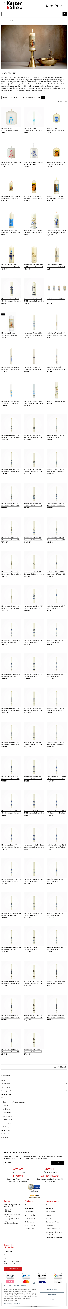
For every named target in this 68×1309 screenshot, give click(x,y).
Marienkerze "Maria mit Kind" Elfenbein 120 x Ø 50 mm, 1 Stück (11, 197)
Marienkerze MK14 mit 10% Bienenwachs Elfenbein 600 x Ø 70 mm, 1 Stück (11, 983)
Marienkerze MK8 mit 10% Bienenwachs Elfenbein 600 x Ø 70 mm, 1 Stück (11, 709)
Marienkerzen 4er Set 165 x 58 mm (56, 300)
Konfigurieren (52, 1294)
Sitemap (49, 1219)
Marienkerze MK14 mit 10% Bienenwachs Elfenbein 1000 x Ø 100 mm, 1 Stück (33, 1051)
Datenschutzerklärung (38, 1156)
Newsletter (49, 1225)
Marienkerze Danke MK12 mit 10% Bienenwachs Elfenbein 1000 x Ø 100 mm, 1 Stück (11, 880)
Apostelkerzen (7, 1116)
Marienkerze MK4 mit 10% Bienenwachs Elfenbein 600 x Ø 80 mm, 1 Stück (11, 539)
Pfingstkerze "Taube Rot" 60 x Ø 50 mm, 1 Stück (11, 163)
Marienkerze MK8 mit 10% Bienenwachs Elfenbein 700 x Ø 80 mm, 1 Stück (11, 744)
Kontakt (48, 1215)
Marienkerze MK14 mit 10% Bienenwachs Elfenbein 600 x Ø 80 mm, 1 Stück (33, 983)
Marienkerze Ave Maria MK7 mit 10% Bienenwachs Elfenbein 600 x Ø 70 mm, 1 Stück (33, 607)
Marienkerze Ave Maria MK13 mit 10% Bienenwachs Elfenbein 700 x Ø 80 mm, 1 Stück (33, 914)
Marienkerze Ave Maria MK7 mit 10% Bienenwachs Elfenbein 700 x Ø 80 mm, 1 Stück (33, 641)
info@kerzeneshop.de (50, 1172)
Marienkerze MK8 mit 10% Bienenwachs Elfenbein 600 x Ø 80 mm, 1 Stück (33, 709)
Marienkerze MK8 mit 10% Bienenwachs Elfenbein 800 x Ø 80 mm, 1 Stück (56, 744)
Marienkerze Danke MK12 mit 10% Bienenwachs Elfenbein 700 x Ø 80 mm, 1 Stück (56, 812)
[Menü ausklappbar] (4, 1)
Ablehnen (52, 1299)
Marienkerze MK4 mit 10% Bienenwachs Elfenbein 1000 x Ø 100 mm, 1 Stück (10, 607)
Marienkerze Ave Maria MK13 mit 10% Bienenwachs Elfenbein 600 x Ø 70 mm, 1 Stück (33, 880)
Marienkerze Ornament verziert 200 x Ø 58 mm (9, 334)
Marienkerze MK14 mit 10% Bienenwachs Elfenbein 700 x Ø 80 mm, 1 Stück (11, 1017)
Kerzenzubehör (6, 1130)
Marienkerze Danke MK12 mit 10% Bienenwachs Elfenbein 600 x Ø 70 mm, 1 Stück (56, 778)
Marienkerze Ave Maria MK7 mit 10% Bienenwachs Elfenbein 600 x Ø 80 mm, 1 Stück (56, 607)
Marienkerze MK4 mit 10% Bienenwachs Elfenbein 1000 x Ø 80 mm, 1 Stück (56, 573)
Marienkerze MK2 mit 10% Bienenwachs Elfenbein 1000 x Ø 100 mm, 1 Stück (33, 505)
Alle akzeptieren (52, 1289)
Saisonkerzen (5, 1087)
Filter (6, 97)
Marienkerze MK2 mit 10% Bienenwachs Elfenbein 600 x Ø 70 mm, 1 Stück (11, 436)
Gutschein (4, 1137)
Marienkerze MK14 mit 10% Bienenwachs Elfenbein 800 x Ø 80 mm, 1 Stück (56, 1017)
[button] (46, 6)
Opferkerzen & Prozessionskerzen (14, 1102)
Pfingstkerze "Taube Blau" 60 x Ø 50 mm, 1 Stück (33, 163)
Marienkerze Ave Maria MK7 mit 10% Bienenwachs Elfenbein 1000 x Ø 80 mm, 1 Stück (33, 675)
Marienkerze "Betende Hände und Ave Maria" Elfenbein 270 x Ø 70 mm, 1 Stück (34, 266)
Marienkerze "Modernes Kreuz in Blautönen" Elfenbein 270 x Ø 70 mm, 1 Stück (11, 266)
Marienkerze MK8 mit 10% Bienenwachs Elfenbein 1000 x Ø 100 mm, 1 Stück (33, 778)
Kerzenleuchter (6, 1094)
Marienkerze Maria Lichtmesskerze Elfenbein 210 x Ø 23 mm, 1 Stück (34, 129)
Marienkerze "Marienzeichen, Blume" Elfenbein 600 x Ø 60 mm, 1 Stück (33, 402)
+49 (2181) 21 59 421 (18, 1172)
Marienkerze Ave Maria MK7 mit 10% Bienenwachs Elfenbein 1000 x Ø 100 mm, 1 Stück (56, 675)
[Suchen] (65, 14)
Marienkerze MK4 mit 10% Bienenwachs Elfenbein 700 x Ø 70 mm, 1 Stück (33, 539)
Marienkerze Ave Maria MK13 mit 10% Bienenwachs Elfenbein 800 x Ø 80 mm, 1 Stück (11, 948)
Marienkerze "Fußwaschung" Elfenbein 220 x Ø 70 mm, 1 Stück (33, 232)
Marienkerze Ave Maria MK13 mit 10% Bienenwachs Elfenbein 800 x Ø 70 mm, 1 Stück (56, 914)
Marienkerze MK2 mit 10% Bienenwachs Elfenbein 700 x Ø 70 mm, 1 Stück (56, 436)
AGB (5, 1254)
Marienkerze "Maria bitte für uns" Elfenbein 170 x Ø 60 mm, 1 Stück (56, 197)
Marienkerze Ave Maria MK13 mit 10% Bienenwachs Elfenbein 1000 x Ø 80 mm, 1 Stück (33, 948)
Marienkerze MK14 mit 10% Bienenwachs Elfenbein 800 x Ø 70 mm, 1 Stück (33, 1017)
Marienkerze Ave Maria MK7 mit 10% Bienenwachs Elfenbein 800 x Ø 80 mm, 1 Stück (10, 675)
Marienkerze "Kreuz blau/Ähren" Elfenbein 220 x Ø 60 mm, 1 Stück (56, 266)
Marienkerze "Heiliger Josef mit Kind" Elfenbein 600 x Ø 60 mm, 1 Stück (57, 334)
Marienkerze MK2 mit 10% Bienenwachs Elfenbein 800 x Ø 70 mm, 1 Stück (33, 471)
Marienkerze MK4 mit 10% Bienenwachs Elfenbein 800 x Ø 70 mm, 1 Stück (11, 573)
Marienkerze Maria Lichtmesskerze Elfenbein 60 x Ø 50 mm (11, 129)
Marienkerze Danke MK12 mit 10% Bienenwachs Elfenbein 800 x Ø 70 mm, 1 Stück (11, 846)
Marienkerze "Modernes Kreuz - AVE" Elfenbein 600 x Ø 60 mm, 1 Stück (34, 368)
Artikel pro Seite (28, 97)
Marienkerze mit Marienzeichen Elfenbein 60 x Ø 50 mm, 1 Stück (56, 129)
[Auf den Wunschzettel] (18, 110)
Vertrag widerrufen (13, 1269)
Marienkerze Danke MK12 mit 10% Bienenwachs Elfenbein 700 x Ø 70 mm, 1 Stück (34, 812)
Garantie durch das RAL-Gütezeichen (54, 1233)
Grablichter (6, 1109)
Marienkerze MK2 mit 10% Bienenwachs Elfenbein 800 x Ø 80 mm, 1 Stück (56, 471)
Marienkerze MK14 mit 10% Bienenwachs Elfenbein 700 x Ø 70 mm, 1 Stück (56, 983)
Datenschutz (16, 1303)
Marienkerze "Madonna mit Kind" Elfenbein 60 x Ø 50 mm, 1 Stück (57, 163)
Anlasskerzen (5, 1084)
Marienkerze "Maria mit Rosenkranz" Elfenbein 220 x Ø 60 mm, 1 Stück (10, 232)
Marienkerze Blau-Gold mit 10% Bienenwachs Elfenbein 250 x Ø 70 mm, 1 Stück (33, 300)
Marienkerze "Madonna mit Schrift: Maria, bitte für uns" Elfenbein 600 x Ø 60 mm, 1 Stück (10, 402)
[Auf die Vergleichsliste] (14, 110)
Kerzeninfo (49, 1208)
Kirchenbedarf (6, 1098)
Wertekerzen (7, 1123)
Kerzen (3, 1080)
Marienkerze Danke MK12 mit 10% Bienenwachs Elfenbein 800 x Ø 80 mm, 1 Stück (34, 846)
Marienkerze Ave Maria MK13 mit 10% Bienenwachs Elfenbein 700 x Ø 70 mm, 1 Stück (11, 914)
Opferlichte (6, 1106)
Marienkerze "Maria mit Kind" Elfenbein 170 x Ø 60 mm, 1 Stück (33, 197)
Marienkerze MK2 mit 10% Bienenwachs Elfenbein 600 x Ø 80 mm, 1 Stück (33, 436)
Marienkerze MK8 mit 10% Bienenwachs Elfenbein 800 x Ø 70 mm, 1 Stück (33, 744)
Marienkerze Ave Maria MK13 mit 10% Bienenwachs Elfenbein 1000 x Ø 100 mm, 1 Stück (56, 948)
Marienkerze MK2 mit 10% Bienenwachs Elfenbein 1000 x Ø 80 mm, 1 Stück (10, 505)
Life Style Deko (6, 1134)
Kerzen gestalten (7, 1091)
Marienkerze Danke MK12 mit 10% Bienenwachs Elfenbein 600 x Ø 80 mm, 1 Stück (11, 812)
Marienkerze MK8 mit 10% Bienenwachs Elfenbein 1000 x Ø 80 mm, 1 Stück (10, 778)
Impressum (7, 1303)
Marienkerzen (7, 1120)
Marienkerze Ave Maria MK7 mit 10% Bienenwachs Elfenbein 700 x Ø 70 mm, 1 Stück (10, 641)
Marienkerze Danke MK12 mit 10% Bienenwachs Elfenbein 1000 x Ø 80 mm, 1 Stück (56, 846)
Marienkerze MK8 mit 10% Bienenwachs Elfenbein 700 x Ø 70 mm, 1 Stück (56, 709)
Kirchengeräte (7, 1127)
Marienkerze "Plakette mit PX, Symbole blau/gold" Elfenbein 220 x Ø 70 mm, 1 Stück (56, 232)
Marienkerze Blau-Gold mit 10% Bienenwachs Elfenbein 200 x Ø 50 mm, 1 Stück (10, 300)
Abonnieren (57, 1163)
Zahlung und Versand (53, 1222)
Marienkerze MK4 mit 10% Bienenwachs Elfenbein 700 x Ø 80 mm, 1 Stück (56, 539)
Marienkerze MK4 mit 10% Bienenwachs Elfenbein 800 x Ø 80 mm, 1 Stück (33, 573)
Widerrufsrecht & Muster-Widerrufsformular (12, 1262)
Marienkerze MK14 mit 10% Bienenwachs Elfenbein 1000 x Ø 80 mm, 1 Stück (10, 1051)
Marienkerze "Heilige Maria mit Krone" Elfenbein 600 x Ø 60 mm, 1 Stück (10, 368)
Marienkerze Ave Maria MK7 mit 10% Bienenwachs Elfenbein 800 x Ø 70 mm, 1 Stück (56, 641)
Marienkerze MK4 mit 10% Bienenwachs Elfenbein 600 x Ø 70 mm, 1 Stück (56, 505)
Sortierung (14, 97)
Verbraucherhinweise (53, 1229)
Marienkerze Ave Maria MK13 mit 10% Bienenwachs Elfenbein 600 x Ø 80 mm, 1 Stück (56, 880)
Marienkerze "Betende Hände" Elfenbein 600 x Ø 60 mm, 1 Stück (56, 368)
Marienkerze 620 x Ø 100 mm (56, 401)
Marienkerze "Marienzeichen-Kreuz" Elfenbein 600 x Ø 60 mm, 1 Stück (33, 334)
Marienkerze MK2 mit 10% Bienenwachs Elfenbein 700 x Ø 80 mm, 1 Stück (11, 471)
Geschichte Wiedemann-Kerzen (54, 1239)
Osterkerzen (7, 1113)
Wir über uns (50, 1212)
